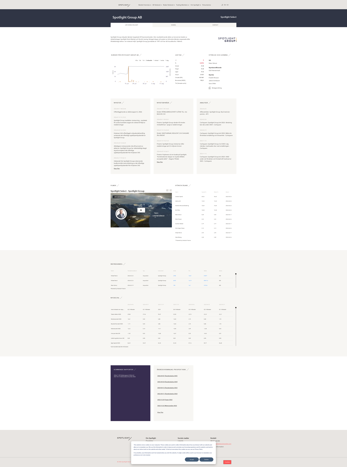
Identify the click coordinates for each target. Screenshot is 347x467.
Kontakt (215, 25)
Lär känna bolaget (131, 25)
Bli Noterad (156, 5)
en (225, 5)
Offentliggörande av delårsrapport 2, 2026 (128, 112)
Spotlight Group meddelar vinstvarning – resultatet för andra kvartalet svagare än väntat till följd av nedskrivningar (130, 123)
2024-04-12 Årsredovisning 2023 (167, 388)
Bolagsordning (216, 88)
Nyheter (117, 103)
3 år (140, 60)
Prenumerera (206, 5)
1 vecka (162, 60)
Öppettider (149, 441)
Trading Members (182, 5)
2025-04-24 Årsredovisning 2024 (167, 382)
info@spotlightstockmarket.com (220, 444)
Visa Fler (117, 168)
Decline (206, 459)
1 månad (155, 60)
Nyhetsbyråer (163, 103)
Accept (192, 459)
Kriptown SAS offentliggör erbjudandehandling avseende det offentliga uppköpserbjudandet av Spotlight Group (130, 135)
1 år (143, 60)
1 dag (167, 60)
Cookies (227, 462)
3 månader (149, 60)
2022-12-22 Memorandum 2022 (167, 406)
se (227, 5)
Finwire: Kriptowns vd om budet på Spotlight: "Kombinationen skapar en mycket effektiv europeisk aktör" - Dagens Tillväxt (172, 157)
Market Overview (144, 5)
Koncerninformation (217, 447)
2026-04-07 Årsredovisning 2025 (167, 376)
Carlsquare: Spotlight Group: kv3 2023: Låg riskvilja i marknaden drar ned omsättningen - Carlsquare (215, 146)
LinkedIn (180, 441)
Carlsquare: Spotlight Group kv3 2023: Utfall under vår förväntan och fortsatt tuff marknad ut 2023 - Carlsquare (215, 159)
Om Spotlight (195, 5)
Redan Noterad (168, 5)
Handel (173, 25)
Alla (136, 60)
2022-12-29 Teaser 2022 (164, 400)
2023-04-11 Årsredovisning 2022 (167, 394)
